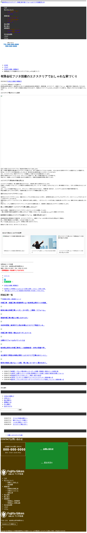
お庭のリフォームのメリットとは (13, 340)
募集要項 (7, 28)
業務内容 (7, 16)
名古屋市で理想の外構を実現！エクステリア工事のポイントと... (24, 355)
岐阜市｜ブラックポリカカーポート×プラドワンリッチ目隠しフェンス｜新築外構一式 (37, 379)
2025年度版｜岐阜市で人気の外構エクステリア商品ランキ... (22, 325)
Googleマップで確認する (9, 524)
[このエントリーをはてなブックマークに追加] (5, 280)
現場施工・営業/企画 (13, 32)
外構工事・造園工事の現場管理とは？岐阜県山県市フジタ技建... (24, 303)
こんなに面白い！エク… (20, 422)
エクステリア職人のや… (20, 424)
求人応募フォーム (46, 212)
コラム (6, 38)
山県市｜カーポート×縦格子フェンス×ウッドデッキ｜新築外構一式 (32, 377)
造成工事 (10, 22)
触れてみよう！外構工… (20, 420)
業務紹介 (19, 81)
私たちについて (9, 10)
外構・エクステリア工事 (14, 435)
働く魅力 (7, 26)
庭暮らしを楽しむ (12, 12)
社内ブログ (8, 406)
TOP (5, 8)
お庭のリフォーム (12, 20)
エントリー (7, 48)
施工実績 (7, 24)
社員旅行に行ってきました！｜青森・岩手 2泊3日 (26, 375)
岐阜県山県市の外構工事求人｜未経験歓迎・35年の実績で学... (23, 348)
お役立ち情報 (11, 81)
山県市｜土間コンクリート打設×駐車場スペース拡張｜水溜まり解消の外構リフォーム (37, 373)
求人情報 (7, 404)
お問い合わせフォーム (11, 221)
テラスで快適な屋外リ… (20, 418)
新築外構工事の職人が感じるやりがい (14, 318)
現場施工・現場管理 (13, 30)
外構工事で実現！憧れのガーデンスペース (16, 333)
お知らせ (7, 398)
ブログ (6, 36)
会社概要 (10, 14)
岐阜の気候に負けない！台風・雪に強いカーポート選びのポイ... (24, 363)
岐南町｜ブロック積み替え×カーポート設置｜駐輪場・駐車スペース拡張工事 (34, 371)
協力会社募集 (8, 34)
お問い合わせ (48, 449)
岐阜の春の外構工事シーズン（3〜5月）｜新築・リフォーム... (23, 310)
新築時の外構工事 (12, 18)
